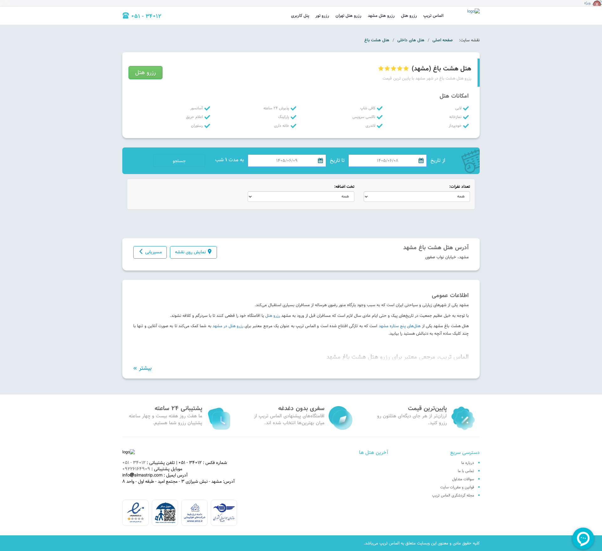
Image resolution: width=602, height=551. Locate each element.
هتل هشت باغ (376, 40)
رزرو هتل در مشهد (228, 325)
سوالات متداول (463, 479)
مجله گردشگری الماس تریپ (453, 495)
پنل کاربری (300, 15)
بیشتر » (142, 368)
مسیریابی (153, 252)
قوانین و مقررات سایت (457, 487)
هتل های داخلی (411, 40)
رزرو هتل (409, 15)
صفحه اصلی (442, 40)
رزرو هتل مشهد (381, 15)
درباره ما (467, 463)
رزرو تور (322, 15)
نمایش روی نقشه (190, 252)
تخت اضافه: (344, 187)
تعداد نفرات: (459, 187)
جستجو (179, 161)
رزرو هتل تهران (348, 15)
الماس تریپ (433, 15)
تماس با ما (466, 471)
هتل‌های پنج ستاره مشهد (400, 325)
